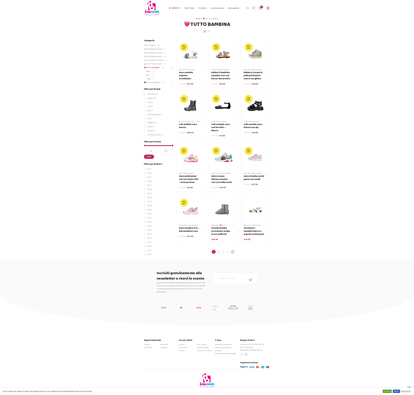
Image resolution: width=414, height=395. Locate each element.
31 (148, 218)
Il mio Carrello (202, 344)
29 (148, 210)
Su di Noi (147, 344)
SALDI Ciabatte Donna (154, 49)
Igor (149, 110)
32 (148, 222)
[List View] (209, 31)
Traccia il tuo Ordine (204, 350)
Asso (149, 102)
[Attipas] (216, 307)
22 (148, 181)
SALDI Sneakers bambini (155, 60)
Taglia (183, 246)
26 (148, 197)
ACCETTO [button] (387, 391)
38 (148, 246)
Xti (148, 118)
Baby (245, 70)
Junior (213, 70)
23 (148, 185)
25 (148, 193)
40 (148, 254)
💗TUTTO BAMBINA (153, 67)
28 (148, 205)
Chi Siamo (202, 8)
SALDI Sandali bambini (154, 56)
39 (148, 250)
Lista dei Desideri (203, 347)
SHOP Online (190, 8)
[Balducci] (233, 307)
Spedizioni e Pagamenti (223, 344)
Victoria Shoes (153, 114)
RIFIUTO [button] (396, 391)
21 (148, 177)
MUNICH (150, 98)
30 (148, 213)
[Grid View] (205, 31)
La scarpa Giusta (217, 8)
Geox (149, 126)
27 (148, 201)
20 (148, 173)
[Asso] (198, 307)
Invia (250, 280)
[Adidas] (181, 307)
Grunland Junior (153, 135)
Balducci (150, 122)
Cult (149, 106)
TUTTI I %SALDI (151, 45)
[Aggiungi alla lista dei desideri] (201, 70)
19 (148, 169)
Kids (217, 70)
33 (148, 226)
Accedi (181, 344)
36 (148, 238)
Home (198, 18)
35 (148, 234)
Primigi (150, 130)
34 (148, 230)
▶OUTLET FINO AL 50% (186, 70)
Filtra (149, 157)
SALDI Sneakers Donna (154, 53)
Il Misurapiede (233, 8)
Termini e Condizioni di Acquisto (223, 349)
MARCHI (175, 8)
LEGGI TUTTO (406, 391)
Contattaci (148, 347)
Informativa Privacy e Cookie (225, 354)
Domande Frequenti (164, 346)
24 (148, 189)
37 (148, 242)
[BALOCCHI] (250, 307)
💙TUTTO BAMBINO (154, 82)
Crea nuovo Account (183, 349)
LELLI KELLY (151, 94)
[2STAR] (164, 307)
